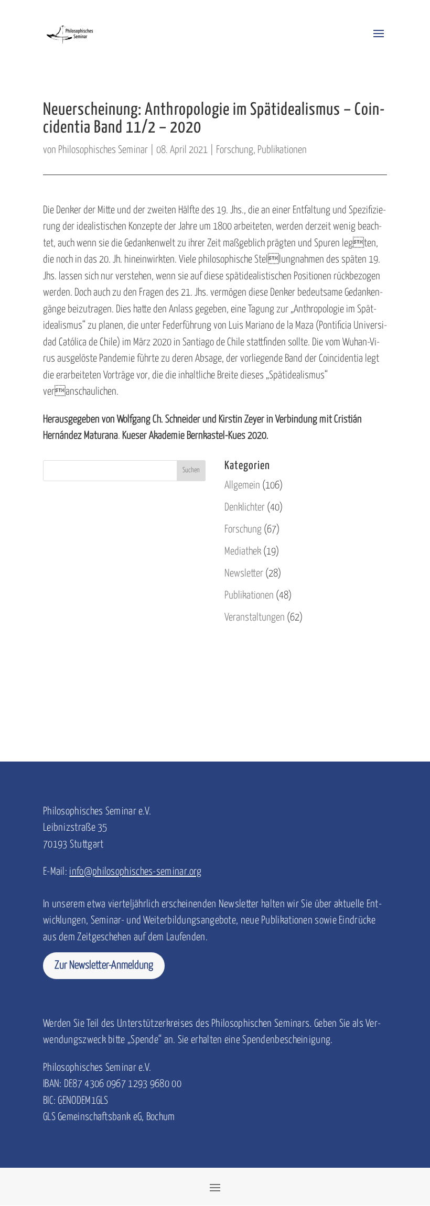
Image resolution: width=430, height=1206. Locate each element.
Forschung (234, 150)
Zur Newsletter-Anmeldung (104, 965)
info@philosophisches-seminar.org (135, 872)
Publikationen (282, 150)
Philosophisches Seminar (103, 150)
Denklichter (244, 508)
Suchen (191, 470)
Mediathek (242, 552)
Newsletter (243, 574)
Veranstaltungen (254, 618)
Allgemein (242, 486)
